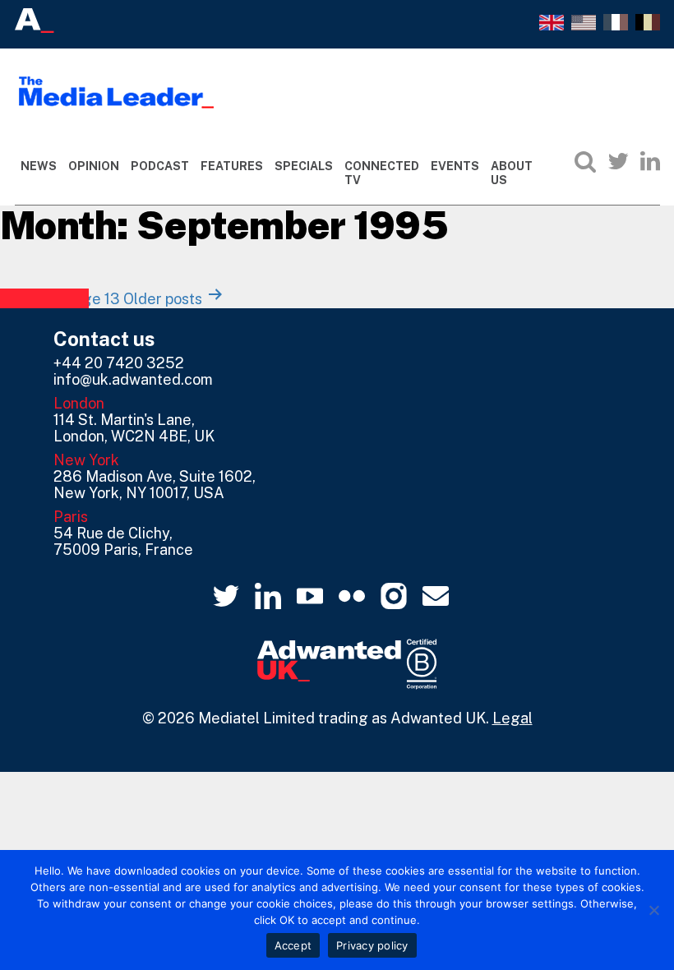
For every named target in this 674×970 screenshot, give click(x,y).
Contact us (104, 338)
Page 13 (92, 298)
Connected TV (381, 173)
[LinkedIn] (650, 161)
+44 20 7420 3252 (118, 363)
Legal (512, 718)
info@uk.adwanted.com (133, 379)
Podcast (160, 166)
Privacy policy (372, 945)
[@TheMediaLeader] (618, 161)
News (39, 166)
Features (232, 166)
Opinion (93, 166)
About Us (512, 173)
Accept (293, 945)
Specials (304, 166)
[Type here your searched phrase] (585, 161)
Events (455, 166)
